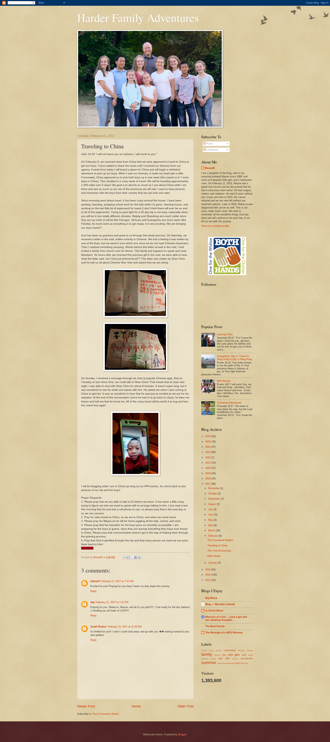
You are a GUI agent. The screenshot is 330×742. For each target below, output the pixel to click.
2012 (208, 580)
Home (136, 706)
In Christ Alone (214, 610)
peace (235, 659)
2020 (208, 468)
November (214, 488)
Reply (93, 591)
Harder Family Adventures (138, 17)
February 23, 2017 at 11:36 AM (125, 626)
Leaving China (225, 334)
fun (224, 654)
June (211, 514)
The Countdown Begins (220, 540)
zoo (246, 663)
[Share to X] (132, 557)
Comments (212, 149)
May (211, 519)
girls (237, 654)
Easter (250, 650)
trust (237, 663)
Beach (204, 650)
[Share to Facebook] (136, 557)
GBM (230, 655)
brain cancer (215, 650)
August (212, 504)
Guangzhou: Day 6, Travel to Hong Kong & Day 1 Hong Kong (234, 357)
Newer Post (86, 706)
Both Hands (213, 556)
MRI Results (224, 380)
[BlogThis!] (128, 557)
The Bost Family (215, 626)
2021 (208, 462)
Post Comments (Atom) (106, 713)
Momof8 (210, 168)
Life (220, 658)
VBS (242, 663)
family (206, 654)
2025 (208, 441)
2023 (208, 452)
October (213, 493)
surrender (221, 663)
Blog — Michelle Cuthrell (220, 604)
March (212, 530)
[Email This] (125, 557)
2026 (208, 436)
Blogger (182, 734)
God (244, 655)
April (211, 525)
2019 (208, 473)
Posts (209, 143)
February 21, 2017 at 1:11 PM (112, 602)
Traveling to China (217, 545)
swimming (230, 663)
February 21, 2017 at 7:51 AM (117, 581)
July (211, 509)
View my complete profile (215, 225)
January (213, 562)
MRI (228, 658)
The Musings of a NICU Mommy (224, 632)
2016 (208, 569)
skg (92, 602)
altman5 (95, 581)
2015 (208, 574)
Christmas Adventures (229, 402)
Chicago (241, 650)
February (213, 535)
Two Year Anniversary (219, 550)
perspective (247, 658)
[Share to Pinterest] (139, 557)
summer (208, 662)
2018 (208, 478)
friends (217, 655)
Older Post (185, 706)
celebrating (229, 650)
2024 (208, 446)
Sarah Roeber (98, 626)
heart (213, 659)
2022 (208, 457)
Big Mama (211, 598)
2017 (208, 483)
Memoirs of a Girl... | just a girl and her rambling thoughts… (226, 618)
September (214, 498)
